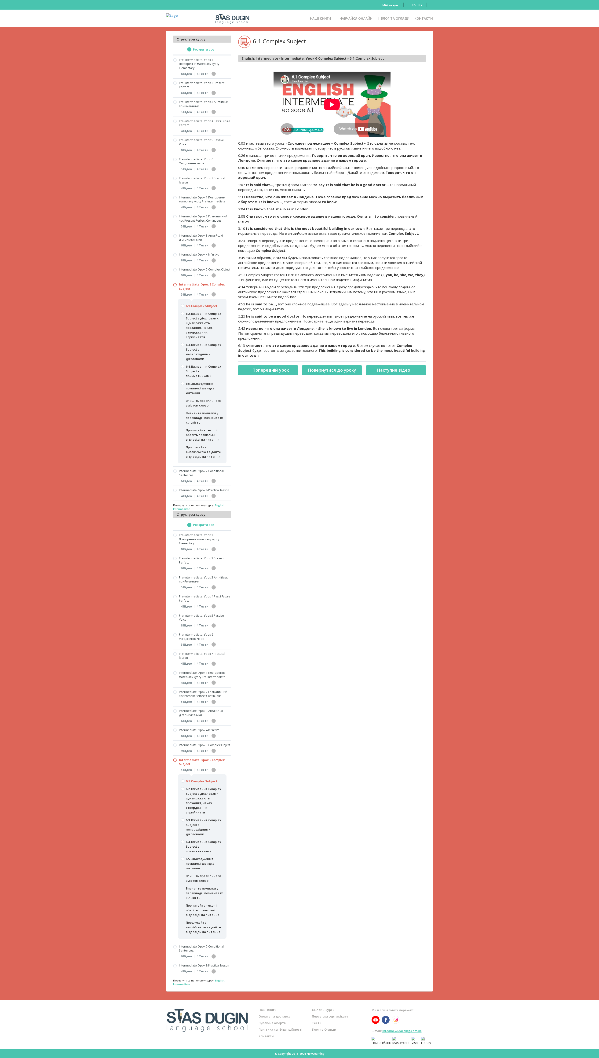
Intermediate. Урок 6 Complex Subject (314, 58)
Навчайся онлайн (356, 18)
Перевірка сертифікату (330, 1016)
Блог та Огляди (395, 18)
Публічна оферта (272, 1023)
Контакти (423, 18)
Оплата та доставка (274, 1016)
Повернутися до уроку (332, 370)
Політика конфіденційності (280, 1029)
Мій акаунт (391, 5)
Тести (316, 1023)
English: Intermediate (260, 58)
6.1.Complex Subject (367, 58)
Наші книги (320, 18)
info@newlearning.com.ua (402, 1031)
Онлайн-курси (323, 1010)
